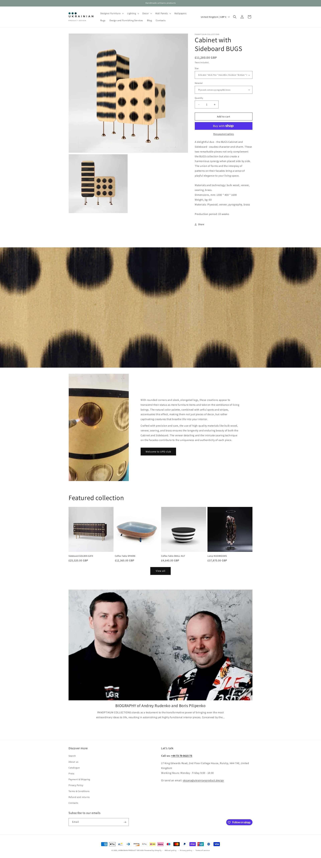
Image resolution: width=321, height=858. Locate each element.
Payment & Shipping (79, 779)
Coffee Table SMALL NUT (173, 556)
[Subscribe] (125, 822)
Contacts (73, 802)
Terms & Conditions (79, 791)
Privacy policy (186, 850)
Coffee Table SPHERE (125, 556)
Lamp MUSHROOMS (217, 556)
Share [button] (201, 224)
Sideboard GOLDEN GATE (81, 556)
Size (197, 68)
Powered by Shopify (153, 850)
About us (73, 761)
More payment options (223, 134)
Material (198, 83)
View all (160, 570)
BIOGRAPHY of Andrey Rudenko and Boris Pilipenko (160, 705)
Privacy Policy (76, 785)
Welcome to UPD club (158, 451)
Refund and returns (79, 797)
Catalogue (74, 767)
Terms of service (202, 850)
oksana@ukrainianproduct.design (203, 780)
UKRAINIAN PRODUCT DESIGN (131, 850)
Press (71, 773)
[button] (111, 13)
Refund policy (171, 850)
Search (72, 755)
